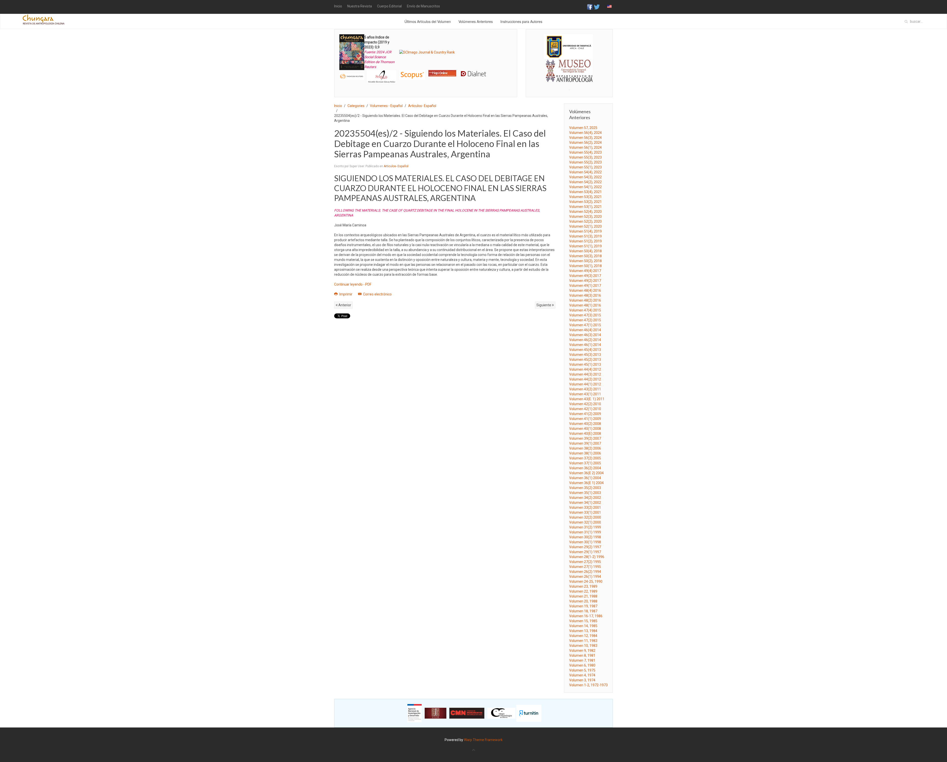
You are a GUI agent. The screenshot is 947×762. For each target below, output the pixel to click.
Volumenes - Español (386, 106)
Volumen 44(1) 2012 (585, 384)
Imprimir (346, 294)
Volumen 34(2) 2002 (585, 498)
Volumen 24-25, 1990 (585, 581)
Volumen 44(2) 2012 (585, 379)
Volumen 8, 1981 (582, 655)
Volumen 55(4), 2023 (585, 152)
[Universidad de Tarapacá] (568, 46)
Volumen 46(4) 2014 (585, 330)
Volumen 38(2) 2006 (585, 448)
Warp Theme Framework (483, 740)
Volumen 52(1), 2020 (585, 226)
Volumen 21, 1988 (583, 596)
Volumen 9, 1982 (582, 651)
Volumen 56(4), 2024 (585, 133)
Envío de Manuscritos (423, 6)
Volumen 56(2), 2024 (585, 143)
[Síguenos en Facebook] (590, 7)
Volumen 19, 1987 (583, 606)
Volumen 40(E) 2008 (585, 433)
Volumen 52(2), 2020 (585, 221)
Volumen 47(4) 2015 (585, 310)
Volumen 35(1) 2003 (585, 493)
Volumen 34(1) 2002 (585, 503)
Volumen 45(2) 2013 (585, 360)
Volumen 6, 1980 (582, 665)
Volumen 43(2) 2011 (585, 389)
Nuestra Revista (359, 6)
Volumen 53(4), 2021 (585, 192)
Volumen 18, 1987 (583, 611)
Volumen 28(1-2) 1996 (586, 557)
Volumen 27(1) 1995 (585, 567)
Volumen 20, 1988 (583, 601)
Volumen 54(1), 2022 (585, 187)
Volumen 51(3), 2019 (585, 236)
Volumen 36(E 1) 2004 (586, 483)
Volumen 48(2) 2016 (585, 300)
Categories (355, 106)
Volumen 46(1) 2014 (585, 345)
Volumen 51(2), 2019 (585, 241)
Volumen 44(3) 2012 (585, 374)
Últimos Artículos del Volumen (427, 21)
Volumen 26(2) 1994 (585, 572)
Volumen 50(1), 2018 (585, 266)
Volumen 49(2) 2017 (585, 281)
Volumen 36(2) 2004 (585, 468)
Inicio (338, 6)
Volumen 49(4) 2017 (585, 271)
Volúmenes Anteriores (475, 21)
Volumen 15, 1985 (583, 621)
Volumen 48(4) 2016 (585, 290)
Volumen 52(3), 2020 (585, 216)
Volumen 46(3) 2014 (585, 335)
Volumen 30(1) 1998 (585, 542)
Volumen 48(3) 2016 (585, 295)
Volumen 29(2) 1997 (585, 547)
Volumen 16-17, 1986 (585, 616)
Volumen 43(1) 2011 (585, 394)
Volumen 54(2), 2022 (585, 182)
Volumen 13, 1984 (583, 631)
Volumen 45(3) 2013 (585, 355)
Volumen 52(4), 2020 (585, 212)
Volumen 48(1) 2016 (585, 305)
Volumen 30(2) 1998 (585, 537)
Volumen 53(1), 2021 (585, 207)
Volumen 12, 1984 (583, 636)
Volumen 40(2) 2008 (585, 424)
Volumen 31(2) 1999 (585, 527)
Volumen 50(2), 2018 (585, 261)
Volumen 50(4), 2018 (585, 251)
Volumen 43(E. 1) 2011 (586, 399)
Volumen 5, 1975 (582, 670)
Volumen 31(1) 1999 (585, 532)
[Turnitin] (528, 713)
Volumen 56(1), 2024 (585, 147)
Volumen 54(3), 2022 (585, 177)
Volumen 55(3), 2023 (585, 157)
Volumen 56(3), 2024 (585, 138)
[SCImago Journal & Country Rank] (427, 52)
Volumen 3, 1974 (582, 680)
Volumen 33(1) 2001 (585, 512)
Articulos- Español (422, 106)
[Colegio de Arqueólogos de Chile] (501, 713)
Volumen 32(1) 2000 (585, 522)
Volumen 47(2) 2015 (585, 320)
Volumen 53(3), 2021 (585, 197)
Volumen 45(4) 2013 (585, 350)
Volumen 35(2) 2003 (585, 488)
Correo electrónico (377, 294)
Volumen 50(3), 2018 (585, 256)
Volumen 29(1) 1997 (585, 552)
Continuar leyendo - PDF (352, 284)
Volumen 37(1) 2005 (585, 463)
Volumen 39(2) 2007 (585, 438)
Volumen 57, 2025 (583, 128)
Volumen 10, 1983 (583, 646)
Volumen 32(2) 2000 (585, 517)
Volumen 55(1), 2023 (585, 167)
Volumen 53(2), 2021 (585, 202)
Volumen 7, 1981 (582, 660)
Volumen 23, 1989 (583, 586)
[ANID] (414, 713)
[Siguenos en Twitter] (597, 7)
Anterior (344, 305)
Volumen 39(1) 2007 (585, 443)
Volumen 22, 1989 (583, 591)
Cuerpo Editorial (389, 6)
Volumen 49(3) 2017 (585, 276)
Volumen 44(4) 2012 (585, 369)
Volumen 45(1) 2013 (585, 364)
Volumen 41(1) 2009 (585, 419)
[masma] (569, 66)
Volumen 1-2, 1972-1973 (588, 685)
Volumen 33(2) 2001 (585, 507)
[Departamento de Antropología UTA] (569, 77)
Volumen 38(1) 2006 (585, 453)
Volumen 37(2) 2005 (585, 458)
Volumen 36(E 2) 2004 (586, 473)
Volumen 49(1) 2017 (585, 286)
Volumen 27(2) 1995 (585, 562)
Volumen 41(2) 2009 (585, 414)
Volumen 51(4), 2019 (585, 231)
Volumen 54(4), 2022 (585, 172)
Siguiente (544, 305)
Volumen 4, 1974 (582, 675)
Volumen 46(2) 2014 (585, 340)
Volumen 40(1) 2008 (585, 429)
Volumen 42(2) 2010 (585, 404)
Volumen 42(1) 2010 (585, 409)
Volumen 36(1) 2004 (585, 478)
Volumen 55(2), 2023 (585, 162)
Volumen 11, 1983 (583, 641)
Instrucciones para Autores (521, 21)
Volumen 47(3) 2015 (585, 315)
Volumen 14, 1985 (583, 626)
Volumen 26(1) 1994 (585, 577)
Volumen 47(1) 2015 (585, 325)
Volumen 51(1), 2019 (585, 246)
